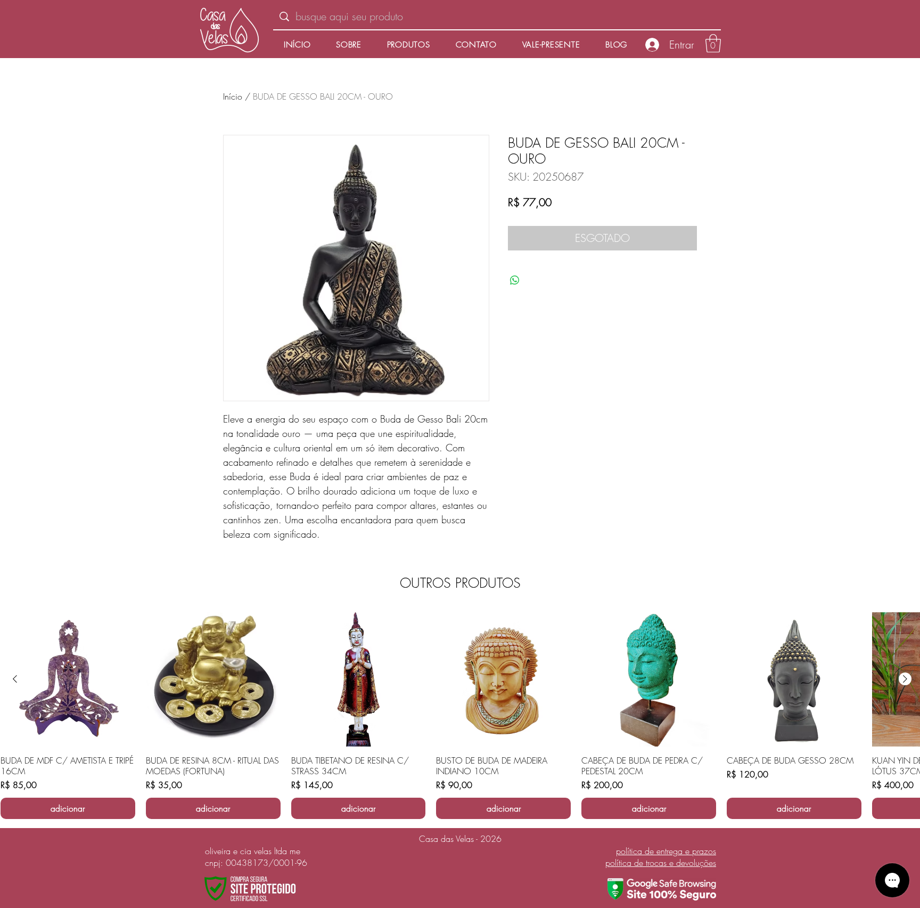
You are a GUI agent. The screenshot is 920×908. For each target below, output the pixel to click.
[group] (460, 716)
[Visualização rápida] (68, 679)
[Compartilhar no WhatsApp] (514, 280)
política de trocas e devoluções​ (660, 863)
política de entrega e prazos (666, 851)
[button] (713, 43)
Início (232, 96)
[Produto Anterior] (15, 678)
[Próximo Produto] (905, 678)
